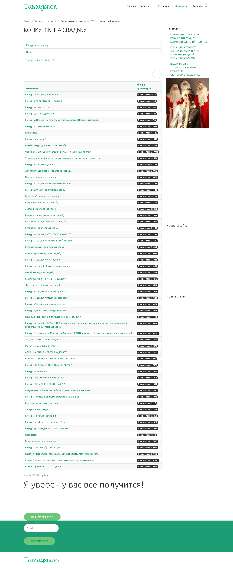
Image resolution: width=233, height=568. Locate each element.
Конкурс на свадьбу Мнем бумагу (42, 259)
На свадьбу (52, 21)
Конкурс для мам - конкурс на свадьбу (45, 190)
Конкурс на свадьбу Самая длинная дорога (47, 266)
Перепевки (31, 435)
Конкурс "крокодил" (35, 139)
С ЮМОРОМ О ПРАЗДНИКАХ (185, 75)
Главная (27, 21)
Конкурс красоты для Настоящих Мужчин (46, 428)
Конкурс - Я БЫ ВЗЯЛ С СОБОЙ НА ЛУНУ (45, 384)
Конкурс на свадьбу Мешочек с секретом (46, 298)
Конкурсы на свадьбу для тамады (43, 447)
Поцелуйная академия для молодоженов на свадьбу (53, 317)
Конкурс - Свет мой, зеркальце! (41, 94)
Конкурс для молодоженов (39, 113)
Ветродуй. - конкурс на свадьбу (41, 202)
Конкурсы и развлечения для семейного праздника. (52, 396)
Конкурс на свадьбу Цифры (39, 164)
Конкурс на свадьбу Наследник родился (46, 291)
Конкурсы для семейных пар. (40, 126)
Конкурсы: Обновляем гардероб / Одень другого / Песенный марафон (62, 120)
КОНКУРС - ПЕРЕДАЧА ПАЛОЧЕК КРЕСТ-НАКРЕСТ (50, 358)
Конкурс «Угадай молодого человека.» (45, 304)
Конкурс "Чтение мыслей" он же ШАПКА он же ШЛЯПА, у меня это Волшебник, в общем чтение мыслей (78, 333)
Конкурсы (39, 21)
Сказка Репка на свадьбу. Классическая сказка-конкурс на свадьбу (59, 460)
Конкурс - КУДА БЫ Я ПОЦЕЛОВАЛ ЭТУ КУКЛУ (48, 365)
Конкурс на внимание (36, 371)
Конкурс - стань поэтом (37, 107)
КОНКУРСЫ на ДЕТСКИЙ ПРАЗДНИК (188, 42)
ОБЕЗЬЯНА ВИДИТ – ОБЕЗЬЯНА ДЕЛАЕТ (46, 352)
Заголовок (31, 88)
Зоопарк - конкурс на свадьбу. (40, 209)
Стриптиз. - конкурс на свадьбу (41, 228)
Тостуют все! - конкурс (37, 409)
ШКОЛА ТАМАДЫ (179, 64)
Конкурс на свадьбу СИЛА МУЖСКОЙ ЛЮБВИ (48, 240)
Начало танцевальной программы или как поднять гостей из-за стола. (62, 454)
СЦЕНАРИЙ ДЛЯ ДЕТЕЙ (182, 54)
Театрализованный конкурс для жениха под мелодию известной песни (62, 158)
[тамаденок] (40, 7)
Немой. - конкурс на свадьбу (40, 272)
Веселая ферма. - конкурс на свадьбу (44, 247)
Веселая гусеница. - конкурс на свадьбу (45, 221)
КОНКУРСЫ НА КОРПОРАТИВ (185, 34)
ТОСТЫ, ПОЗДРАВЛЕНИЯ (183, 67)
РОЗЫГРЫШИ (177, 71)
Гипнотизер (31, 132)
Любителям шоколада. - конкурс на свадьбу (48, 171)
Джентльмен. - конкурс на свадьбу (43, 285)
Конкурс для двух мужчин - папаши (43, 101)
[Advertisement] (187, 176)
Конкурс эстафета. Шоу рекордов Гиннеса (47, 422)
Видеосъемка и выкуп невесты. (41, 403)
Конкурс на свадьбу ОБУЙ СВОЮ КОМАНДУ (48, 234)
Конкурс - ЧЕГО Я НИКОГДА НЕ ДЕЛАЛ (44, 377)
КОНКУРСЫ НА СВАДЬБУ (183, 38)
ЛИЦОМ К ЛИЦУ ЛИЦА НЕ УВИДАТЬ (43, 339)
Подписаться (39, 540)
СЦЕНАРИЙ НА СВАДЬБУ (183, 47)
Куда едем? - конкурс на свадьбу (42, 196)
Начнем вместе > (42, 516)
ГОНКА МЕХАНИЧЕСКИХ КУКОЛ (41, 346)
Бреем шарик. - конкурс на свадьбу (43, 253)
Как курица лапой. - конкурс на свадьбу (45, 278)
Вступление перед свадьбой (40, 441)
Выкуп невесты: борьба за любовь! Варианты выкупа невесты (57, 390)
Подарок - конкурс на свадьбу (40, 177)
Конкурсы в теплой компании (40, 415)
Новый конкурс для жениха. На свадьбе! (46, 145)
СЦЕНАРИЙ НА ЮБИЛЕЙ (182, 58)
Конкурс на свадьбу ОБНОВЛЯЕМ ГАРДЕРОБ (48, 183)
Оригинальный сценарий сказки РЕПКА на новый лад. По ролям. (58, 151)
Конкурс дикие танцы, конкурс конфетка (46, 310)
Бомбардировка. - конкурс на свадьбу (45, 215)
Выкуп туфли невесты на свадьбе (43, 466)
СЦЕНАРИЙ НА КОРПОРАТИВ (185, 51)
